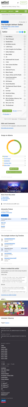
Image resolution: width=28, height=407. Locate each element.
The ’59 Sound (7, 158)
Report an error (23, 119)
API (2, 388)
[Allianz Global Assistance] (3, 400)
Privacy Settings (5, 379)
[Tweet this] (20, 31)
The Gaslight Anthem (9, 25)
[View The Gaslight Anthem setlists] (14, 185)
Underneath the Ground (12, 59)
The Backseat (9, 105)
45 (6, 57)
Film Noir (8, 67)
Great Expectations (11, 77)
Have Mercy (9, 36)
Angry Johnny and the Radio (13, 75)
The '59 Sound (10, 39)
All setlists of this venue (6, 212)
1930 (7, 62)
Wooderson (9, 96)
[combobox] (14, 6)
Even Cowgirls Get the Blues (14, 49)
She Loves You (10, 102)
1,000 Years (9, 46)
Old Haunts (9, 81)
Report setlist (14, 119)
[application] (14, 308)
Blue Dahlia (9, 54)
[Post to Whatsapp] (25, 31)
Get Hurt (8, 90)
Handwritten (9, 41)
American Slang (10, 93)
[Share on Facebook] (22, 31)
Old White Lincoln (10, 44)
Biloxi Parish (9, 72)
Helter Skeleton (10, 52)
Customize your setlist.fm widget (8, 295)
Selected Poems (10, 70)
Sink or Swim (7, 165)
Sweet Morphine (10, 84)
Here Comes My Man (11, 64)
